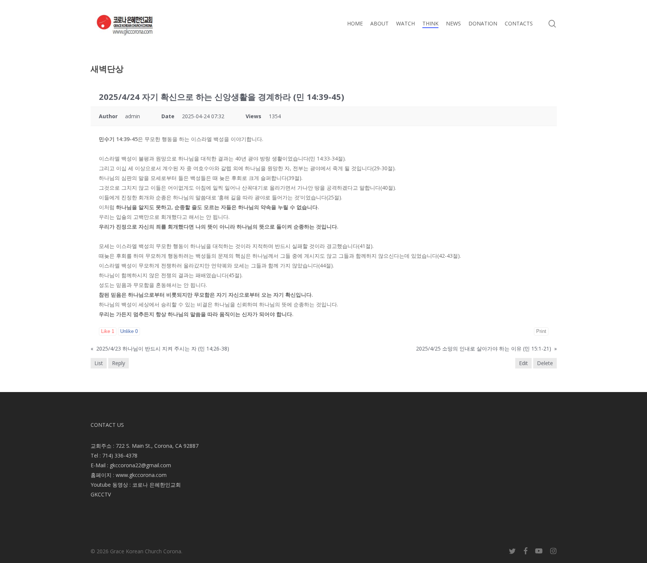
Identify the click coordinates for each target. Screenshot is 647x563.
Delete (545, 363)
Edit (523, 363)
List (98, 363)
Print (541, 331)
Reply (118, 363)
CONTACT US (107, 424)
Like (107, 331)
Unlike (129, 331)
